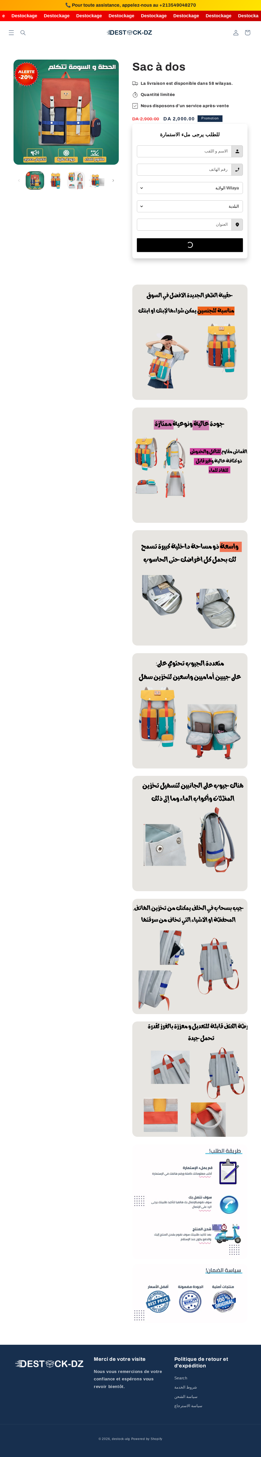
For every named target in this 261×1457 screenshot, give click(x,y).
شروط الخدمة (185, 1387)
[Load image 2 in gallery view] (55, 180)
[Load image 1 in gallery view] (35, 180)
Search (180, 1378)
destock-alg (121, 1438)
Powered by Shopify (146, 1438)
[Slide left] (19, 180)
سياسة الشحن (186, 1397)
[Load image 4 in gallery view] (97, 180)
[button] (11, 32)
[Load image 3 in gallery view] (76, 180)
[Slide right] (113, 180)
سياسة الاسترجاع (188, 1406)
